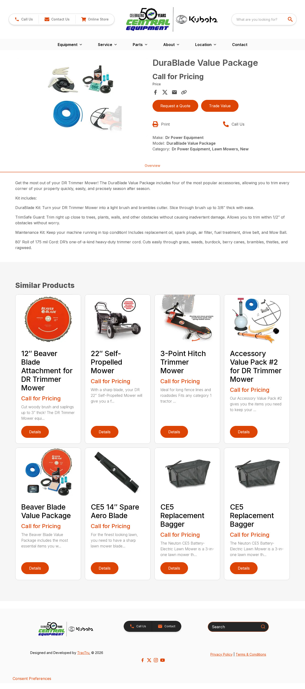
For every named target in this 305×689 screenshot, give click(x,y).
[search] (290, 19)
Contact (239, 44)
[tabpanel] (82, 98)
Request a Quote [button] (175, 105)
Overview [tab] (152, 165)
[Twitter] (149, 660)
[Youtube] (162, 660)
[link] (94, 19)
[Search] (263, 626)
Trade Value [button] (220, 105)
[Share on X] (165, 92)
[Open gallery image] (82, 97)
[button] (24, 19)
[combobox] (264, 19)
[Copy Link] (184, 92)
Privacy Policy (221, 654)
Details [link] (35, 431)
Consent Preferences (32, 678)
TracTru (83, 653)
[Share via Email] (174, 92)
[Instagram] (155, 660)
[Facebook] (142, 660)
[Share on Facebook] (155, 92)
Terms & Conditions (251, 654)
